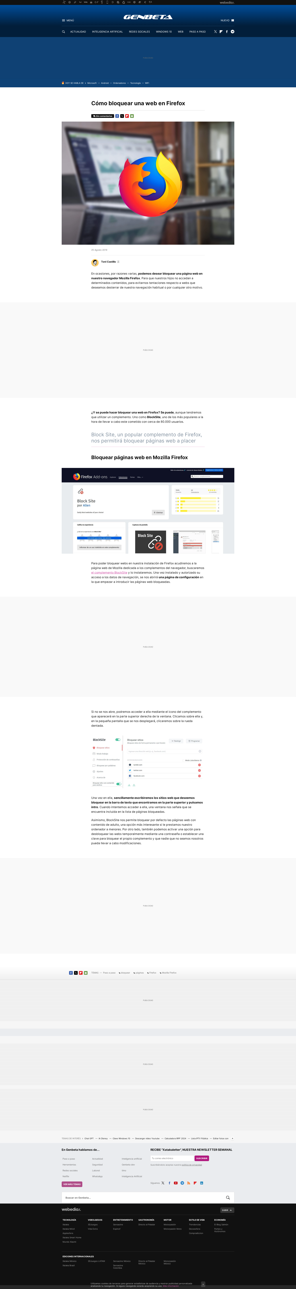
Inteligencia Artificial (132, 1176)
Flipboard (221, 31)
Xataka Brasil (69, 1265)
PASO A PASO (197, 31)
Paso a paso (109, 972)
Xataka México (69, 1261)
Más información (171, 1286)
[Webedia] (71, 1209)
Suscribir (201, 1158)
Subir (225, 1210)
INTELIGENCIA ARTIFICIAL (107, 31)
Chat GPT (89, 1138)
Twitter (215, 31)
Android (105, 83)
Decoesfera (194, 1229)
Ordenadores (119, 83)
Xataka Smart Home (72, 1237)
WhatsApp (97, 1176)
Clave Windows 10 (122, 1138)
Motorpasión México (170, 1262)
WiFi (147, 83)
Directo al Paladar (146, 1224)
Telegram (232, 31)
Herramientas (69, 1164)
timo (124, 1170)
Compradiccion (196, 1233)
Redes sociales (70, 1170)
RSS (188, 1182)
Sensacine (118, 1224)
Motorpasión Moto (173, 1229)
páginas (140, 972)
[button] (110, 262)
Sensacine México (122, 1261)
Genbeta (148, 17)
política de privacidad (192, 1165)
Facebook (227, 31)
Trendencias (195, 1224)
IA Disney (103, 1138)
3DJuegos (93, 1224)
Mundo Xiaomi (69, 1242)
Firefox (152, 972)
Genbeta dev (128, 1164)
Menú (70, 20)
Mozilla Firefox (169, 972)
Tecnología (135, 83)
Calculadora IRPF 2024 (176, 1138)
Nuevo (225, 20)
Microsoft (92, 83)
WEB (180, 31)
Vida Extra (93, 1229)
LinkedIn (201, 1182)
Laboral (96, 1170)
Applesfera (68, 1233)
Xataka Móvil (69, 1229)
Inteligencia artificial (132, 1158)
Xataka (66, 1224)
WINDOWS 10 (164, 31)
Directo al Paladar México (146, 1262)
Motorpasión (170, 1224)
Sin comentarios (104, 116)
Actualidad (97, 1158)
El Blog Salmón (221, 1224)
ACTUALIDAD (78, 31)
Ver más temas (72, 1184)
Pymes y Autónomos (219, 1230)
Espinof (116, 1229)
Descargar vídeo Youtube (147, 1138)
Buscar (228, 1197)
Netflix (66, 1176)
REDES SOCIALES (139, 31)
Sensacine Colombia (118, 1266)
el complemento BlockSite (109, 572)
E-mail (132, 116)
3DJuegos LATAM (96, 1261)
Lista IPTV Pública (200, 1138)
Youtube (175, 1182)
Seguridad (97, 1164)
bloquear (125, 972)
